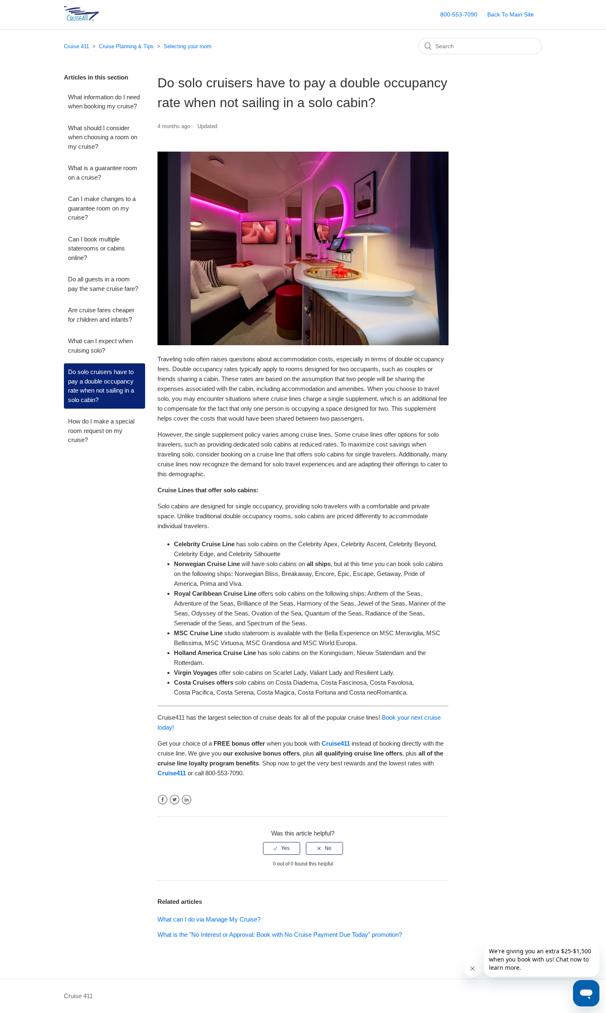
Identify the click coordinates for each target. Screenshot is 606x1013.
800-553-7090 (458, 14)
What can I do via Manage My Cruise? (209, 919)
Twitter (174, 800)
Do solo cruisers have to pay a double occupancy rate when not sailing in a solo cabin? (101, 385)
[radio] (281, 848)
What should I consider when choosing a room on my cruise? (102, 137)
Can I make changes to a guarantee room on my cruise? (102, 208)
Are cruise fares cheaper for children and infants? (101, 314)
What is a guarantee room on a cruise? (102, 172)
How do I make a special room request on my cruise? (101, 430)
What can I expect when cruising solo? (100, 345)
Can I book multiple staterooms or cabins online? (96, 248)
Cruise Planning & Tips (126, 46)
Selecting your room (187, 46)
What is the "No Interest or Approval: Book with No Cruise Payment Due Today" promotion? (279, 934)
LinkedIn (186, 800)
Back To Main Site (510, 14)
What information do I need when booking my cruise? (104, 102)
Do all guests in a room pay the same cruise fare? (103, 284)
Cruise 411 (76, 46)
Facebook (162, 800)
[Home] (94, 18)
